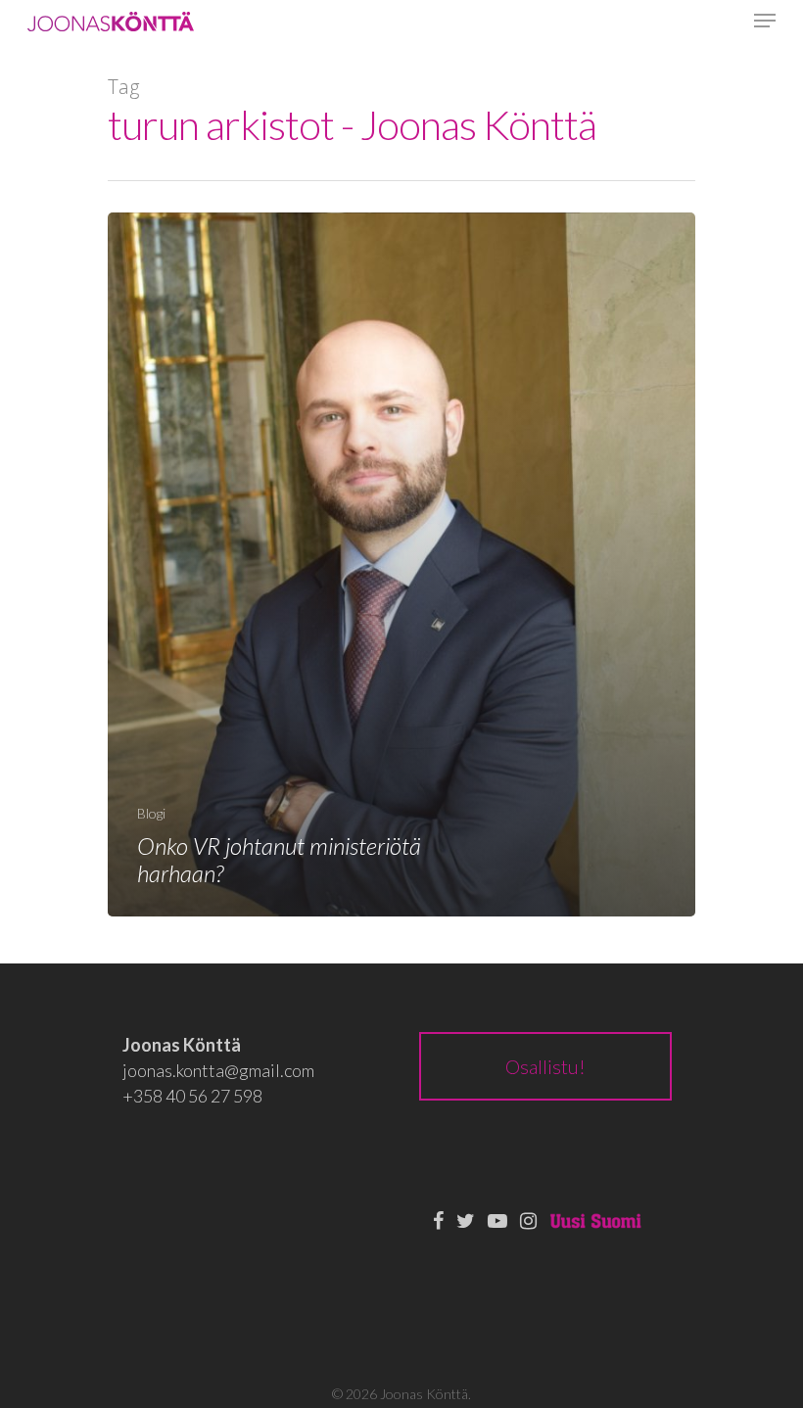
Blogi (151, 813)
